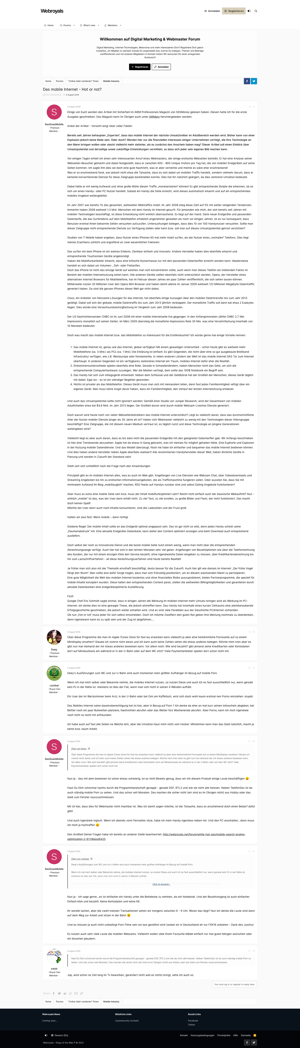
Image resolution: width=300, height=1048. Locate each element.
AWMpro (154, 116)
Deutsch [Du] (61, 1035)
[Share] (250, 107)
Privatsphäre (223, 1035)
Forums (67, 25)
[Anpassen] (249, 11)
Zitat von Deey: (79, 748)
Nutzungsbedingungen (202, 1035)
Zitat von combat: (80, 858)
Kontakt (184, 1035)
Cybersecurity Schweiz (127, 1020)
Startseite (246, 1035)
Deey (54, 649)
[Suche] (255, 11)
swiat (54, 968)
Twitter (191, 1024)
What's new (89, 25)
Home (50, 25)
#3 (253, 667)
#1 (254, 106)
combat (54, 685)
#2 (253, 631)
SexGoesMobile (53, 94)
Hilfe (235, 1035)
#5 (253, 851)
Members (112, 25)
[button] (74, 25)
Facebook (193, 1020)
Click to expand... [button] (161, 884)
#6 (253, 951)
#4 (253, 741)
